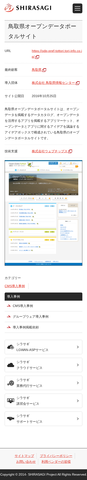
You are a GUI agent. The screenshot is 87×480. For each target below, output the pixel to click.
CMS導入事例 (15, 286)
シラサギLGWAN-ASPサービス (32, 347)
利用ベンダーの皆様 (56, 461)
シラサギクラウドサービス (29, 365)
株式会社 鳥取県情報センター (53, 83)
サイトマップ (24, 456)
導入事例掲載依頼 (26, 327)
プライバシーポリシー (56, 456)
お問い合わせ (26, 461)
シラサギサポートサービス (29, 418)
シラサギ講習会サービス (27, 400)
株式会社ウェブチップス (50, 151)
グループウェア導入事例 (30, 316)
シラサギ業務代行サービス (29, 383)
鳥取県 (37, 69)
